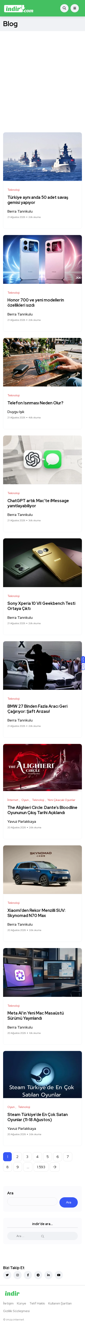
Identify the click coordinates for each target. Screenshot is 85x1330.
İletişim (8, 1303)
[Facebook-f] (28, 1275)
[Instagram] (17, 1275)
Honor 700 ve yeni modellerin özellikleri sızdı (35, 303)
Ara (10, 1193)
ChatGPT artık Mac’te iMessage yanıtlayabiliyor (38, 503)
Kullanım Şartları (60, 1303)
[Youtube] (59, 1275)
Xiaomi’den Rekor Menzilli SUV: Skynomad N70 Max (36, 913)
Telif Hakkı (37, 1303)
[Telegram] (38, 1275)
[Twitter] (7, 1275)
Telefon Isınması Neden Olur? (35, 403)
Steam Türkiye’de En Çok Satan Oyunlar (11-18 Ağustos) (37, 1117)
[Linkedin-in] (48, 1275)
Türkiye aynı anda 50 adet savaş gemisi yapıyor (37, 200)
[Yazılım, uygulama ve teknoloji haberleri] (18, 8)
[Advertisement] (42, 75)
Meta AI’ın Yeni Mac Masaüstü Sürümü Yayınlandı (35, 1016)
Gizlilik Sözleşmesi (16, 1311)
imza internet (15, 1319)
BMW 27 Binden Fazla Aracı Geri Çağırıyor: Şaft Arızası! (37, 709)
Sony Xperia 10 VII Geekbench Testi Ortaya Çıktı (41, 606)
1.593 (41, 1167)
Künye (21, 1303)
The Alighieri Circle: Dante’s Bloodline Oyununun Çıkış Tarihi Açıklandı (42, 810)
